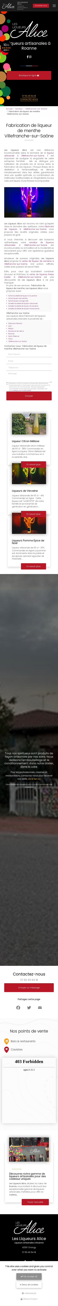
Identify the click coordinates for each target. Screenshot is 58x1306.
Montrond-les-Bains (16, 331)
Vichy (10, 339)
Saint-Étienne (13, 336)
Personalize (30, 1293)
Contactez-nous (41, 6)
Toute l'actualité (35, 1202)
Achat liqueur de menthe (17, 298)
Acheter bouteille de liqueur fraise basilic (23, 308)
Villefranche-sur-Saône (36, 108)
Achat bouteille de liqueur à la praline (22, 296)
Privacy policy (30, 1299)
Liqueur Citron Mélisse (25, 441)
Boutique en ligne (28, 75)
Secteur (19, 108)
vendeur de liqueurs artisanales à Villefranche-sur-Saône (29, 244)
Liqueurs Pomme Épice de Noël (28, 542)
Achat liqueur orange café (18, 301)
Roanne (11, 333)
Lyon (10, 326)
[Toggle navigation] (54, 5)
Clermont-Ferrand (15, 323)
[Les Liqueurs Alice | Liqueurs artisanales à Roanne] (8, 6)
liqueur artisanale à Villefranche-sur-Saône (29, 154)
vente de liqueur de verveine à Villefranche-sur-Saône (29, 262)
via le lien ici (34, 778)
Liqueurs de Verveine (25, 491)
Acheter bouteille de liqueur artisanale (22, 303)
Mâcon (11, 328)
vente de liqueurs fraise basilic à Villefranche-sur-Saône (29, 276)
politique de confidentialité (22, 390)
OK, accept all (30, 1276)
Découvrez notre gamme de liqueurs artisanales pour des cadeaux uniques (27, 1176)
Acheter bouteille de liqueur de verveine (23, 306)
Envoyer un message (29, 987)
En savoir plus (33, 566)
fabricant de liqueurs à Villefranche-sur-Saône (29, 228)
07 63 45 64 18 (29, 95)
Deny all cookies (29, 1284)
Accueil (9, 108)
